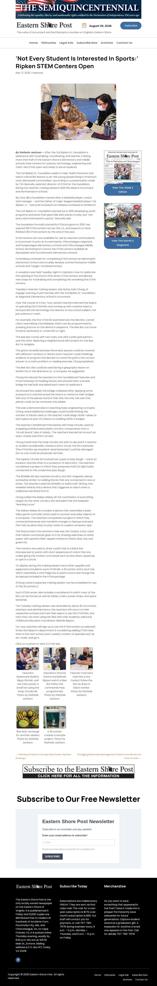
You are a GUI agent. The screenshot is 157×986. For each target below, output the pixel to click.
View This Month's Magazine (123, 243)
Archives (107, 43)
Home (33, 43)
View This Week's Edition (122, 190)
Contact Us (124, 43)
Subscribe (131, 25)
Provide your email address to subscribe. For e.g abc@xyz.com (68, 849)
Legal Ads (66, 43)
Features (38, 73)
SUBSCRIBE (52, 856)
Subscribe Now (87, 43)
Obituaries (48, 43)
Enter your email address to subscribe (64, 835)
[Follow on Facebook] (18, 959)
